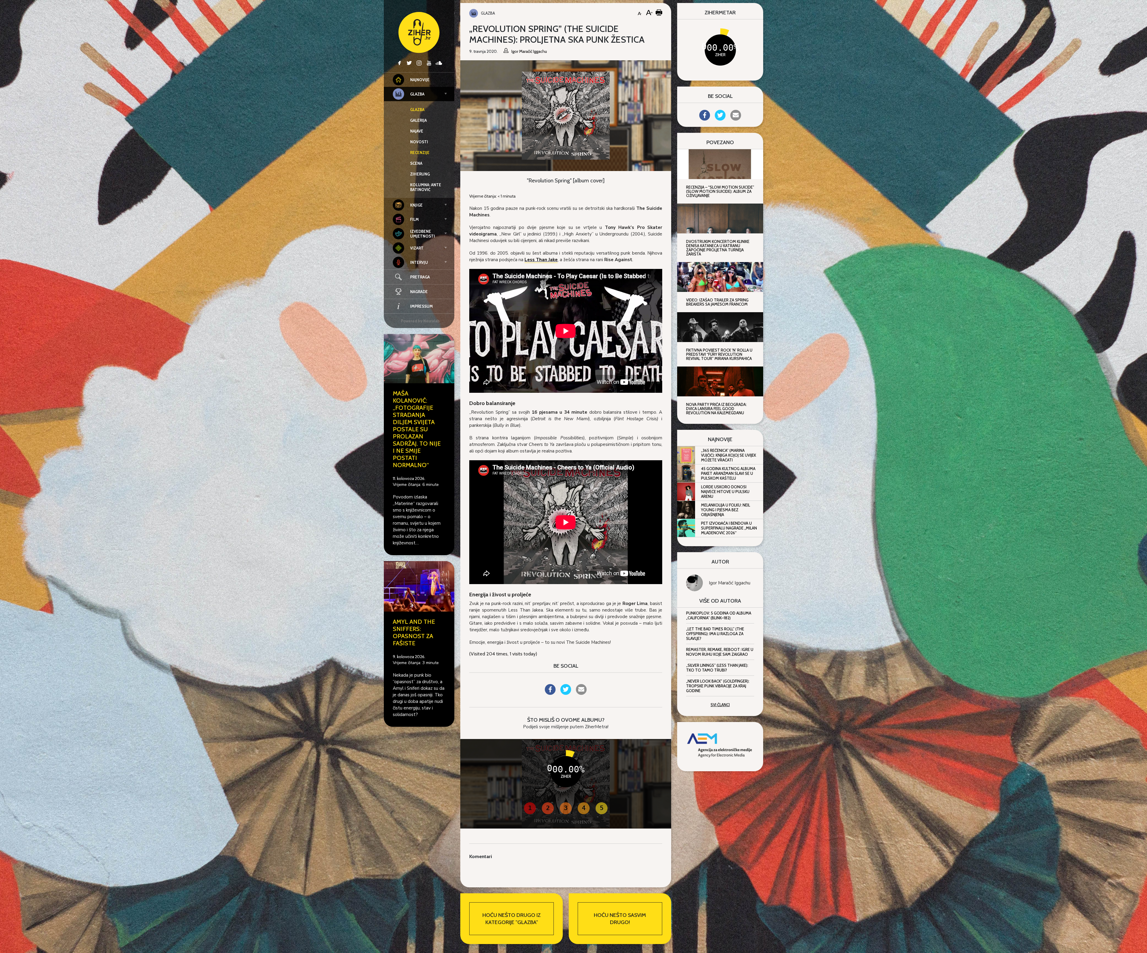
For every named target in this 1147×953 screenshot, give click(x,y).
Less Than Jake (541, 260)
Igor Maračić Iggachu (729, 583)
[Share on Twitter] (565, 693)
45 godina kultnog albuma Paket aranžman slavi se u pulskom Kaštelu (728, 473)
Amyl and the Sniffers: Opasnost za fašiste (414, 632)
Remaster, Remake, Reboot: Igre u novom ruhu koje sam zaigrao (719, 652)
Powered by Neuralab (420, 320)
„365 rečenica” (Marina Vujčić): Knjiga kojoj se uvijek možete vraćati (728, 455)
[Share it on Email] (581, 693)
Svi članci (720, 704)
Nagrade (419, 291)
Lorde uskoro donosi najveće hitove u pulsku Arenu (725, 491)
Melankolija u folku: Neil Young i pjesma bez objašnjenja (725, 510)
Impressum (421, 306)
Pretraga (420, 277)
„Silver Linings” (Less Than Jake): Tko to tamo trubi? (717, 667)
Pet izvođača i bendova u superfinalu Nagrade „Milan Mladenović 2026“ (729, 528)
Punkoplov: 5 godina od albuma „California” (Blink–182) (718, 615)
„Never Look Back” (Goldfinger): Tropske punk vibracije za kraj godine (717, 686)
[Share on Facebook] (550, 693)
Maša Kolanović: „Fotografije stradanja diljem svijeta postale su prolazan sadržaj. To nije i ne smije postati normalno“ (417, 429)
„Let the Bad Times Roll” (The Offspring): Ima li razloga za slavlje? (715, 633)
